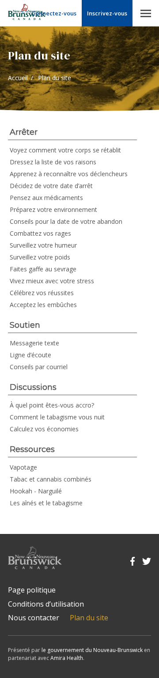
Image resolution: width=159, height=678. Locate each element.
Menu (145, 13)
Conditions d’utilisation (46, 604)
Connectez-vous (54, 13)
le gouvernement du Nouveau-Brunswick (92, 650)
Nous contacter (33, 617)
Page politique (32, 590)
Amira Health (66, 658)
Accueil (18, 78)
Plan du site (89, 617)
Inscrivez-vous (107, 13)
